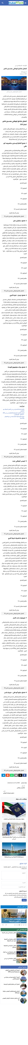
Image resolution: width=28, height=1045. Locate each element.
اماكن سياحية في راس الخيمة (9, 932)
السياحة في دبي (18, 65)
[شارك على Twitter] (20, 775)
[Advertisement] (14, 20)
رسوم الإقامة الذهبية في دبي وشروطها (14, 857)
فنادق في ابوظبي (21, 786)
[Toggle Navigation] (25, 2)
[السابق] (3, 924)
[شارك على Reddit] (7, 775)
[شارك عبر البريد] (16, 775)
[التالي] (6, 924)
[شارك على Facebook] (24, 775)
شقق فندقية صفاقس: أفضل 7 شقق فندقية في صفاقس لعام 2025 (15, 920)
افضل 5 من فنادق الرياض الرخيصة (12, 984)
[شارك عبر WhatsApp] (11, 775)
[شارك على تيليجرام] (3, 775)
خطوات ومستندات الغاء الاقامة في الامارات (14, 819)
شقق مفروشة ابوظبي (8, 792)
